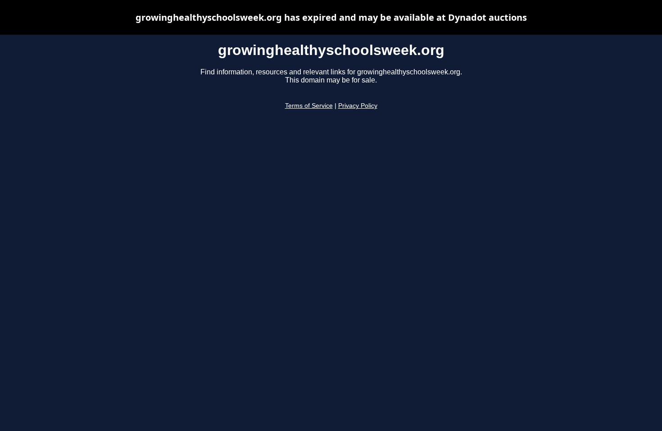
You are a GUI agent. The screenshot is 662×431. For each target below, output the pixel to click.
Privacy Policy (357, 105)
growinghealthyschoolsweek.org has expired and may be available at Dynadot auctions (331, 17)
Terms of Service (309, 105)
